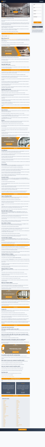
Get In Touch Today (15, 33)
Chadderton (2, 376)
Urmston (17, 406)
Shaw (7, 376)
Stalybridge (4, 408)
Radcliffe (4, 420)
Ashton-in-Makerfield (19, 424)
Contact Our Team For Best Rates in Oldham (15, 107)
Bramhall (17, 409)
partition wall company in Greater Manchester (11, 39)
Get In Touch (37, 26)
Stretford (17, 400)
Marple (4, 426)
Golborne (17, 422)
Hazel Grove (18, 402)
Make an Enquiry (22, 429)
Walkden (17, 407)
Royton (6, 376)
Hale (17, 414)
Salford (4, 419)
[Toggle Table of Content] (8, 36)
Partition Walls (4, 17)
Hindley (17, 421)
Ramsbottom (18, 401)
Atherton (17, 416)
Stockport (4, 422)
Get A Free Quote (15, 395)
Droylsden (4, 407)
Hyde (4, 414)
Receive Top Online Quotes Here (15, 378)
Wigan (17, 423)
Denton (4, 413)
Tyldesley (17, 415)
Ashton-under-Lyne (5, 406)
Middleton (13, 376)
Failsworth (10, 376)
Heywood (4, 412)
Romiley (4, 421)
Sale (17, 408)
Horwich (17, 420)
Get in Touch (15, 148)
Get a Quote (15, 325)
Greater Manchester (5, 415)
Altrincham (17, 413)
